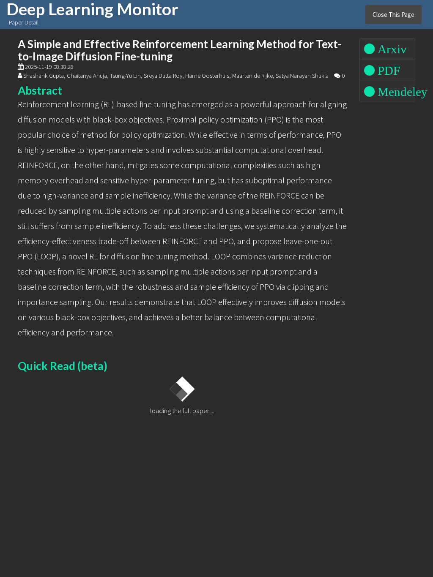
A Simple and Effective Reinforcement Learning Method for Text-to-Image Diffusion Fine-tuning (180, 50)
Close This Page (393, 15)
